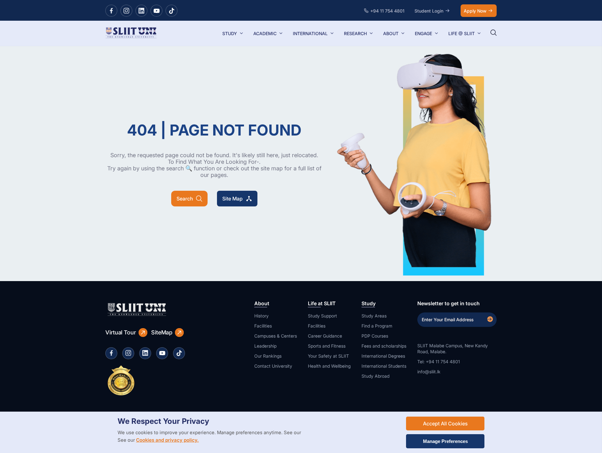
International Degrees (383, 356)
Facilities (263, 325)
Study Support (322, 315)
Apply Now (475, 10)
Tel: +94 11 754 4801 (438, 361)
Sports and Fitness (327, 346)
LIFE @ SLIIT (461, 33)
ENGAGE (423, 33)
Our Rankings (268, 356)
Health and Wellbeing (329, 366)
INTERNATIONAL (310, 33)
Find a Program (377, 325)
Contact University (273, 366)
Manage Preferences (445, 441)
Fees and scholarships (384, 346)
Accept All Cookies (445, 423)
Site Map (232, 198)
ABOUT (391, 33)
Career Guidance (325, 335)
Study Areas (374, 315)
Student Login (429, 10)
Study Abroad (375, 376)
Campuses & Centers (275, 335)
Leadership (265, 346)
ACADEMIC (265, 33)
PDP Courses (375, 335)
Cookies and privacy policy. (167, 440)
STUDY (229, 33)
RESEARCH (355, 33)
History (261, 315)
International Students (384, 366)
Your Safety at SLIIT (328, 356)
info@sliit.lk (429, 371)
